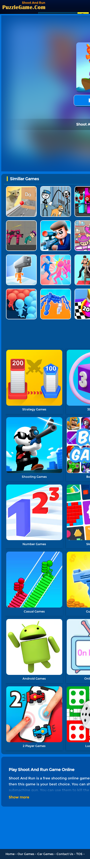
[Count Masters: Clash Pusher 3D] (21, 290)
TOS (79, 854)
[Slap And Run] (55, 256)
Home (10, 854)
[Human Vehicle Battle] (55, 290)
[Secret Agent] (55, 222)
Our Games (26, 854)
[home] (23, 7)
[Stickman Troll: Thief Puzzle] (55, 188)
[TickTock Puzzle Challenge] (21, 188)
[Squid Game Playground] (21, 222)
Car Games (45, 854)
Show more (19, 797)
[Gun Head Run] (21, 256)
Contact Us (64, 854)
